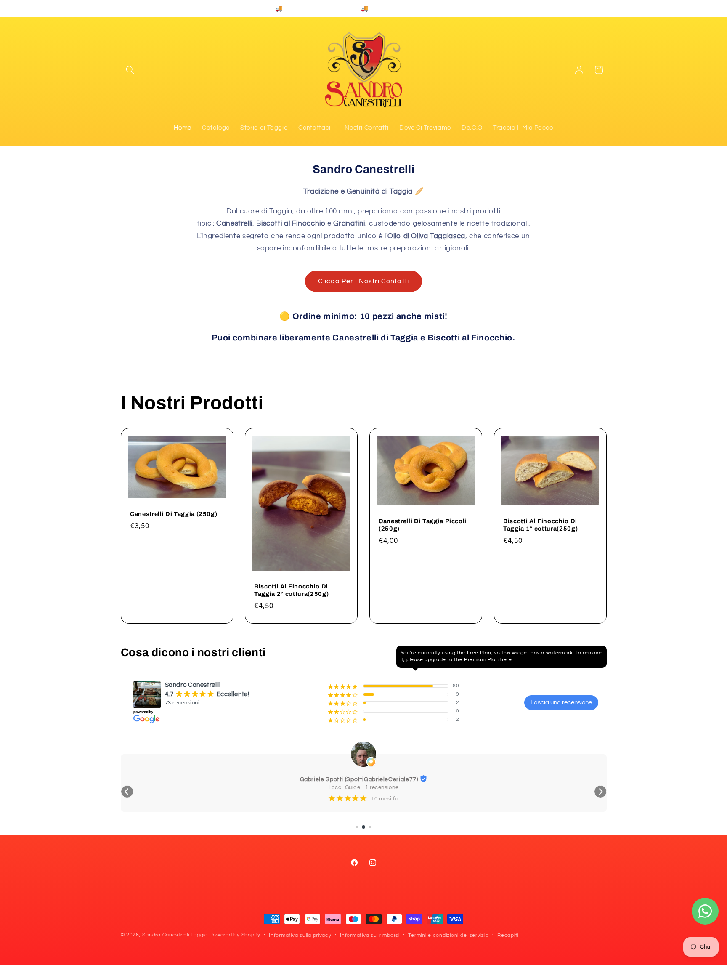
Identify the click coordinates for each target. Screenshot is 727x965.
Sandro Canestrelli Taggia (174, 935)
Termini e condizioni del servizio (448, 935)
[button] (130, 70)
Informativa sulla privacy (300, 935)
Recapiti (507, 935)
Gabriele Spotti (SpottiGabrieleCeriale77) (359, 779)
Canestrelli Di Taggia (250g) (173, 513)
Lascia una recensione (561, 702)
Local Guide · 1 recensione (363, 787)
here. (506, 659)
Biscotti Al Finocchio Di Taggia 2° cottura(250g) (291, 590)
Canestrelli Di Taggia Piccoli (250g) (423, 525)
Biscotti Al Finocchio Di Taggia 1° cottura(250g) (540, 525)
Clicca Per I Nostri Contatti (363, 281)
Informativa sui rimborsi (370, 935)
